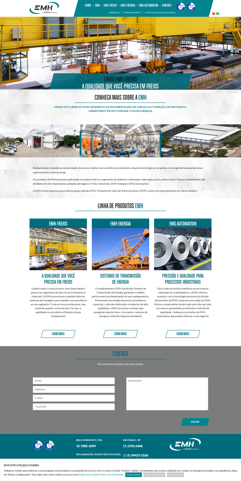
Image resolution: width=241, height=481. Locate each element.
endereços (114, 12)
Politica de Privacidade (111, 474)
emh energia (127, 5)
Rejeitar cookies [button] (175, 474)
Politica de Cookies (88, 474)
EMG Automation (148, 5)
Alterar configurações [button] (154, 474)
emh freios (110, 5)
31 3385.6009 (86, 446)
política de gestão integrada (160, 12)
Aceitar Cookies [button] (134, 474)
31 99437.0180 (137, 455)
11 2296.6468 (132, 446)
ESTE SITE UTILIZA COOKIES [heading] (21, 465)
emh (97, 5)
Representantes (132, 12)
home (88, 5)
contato (166, 5)
